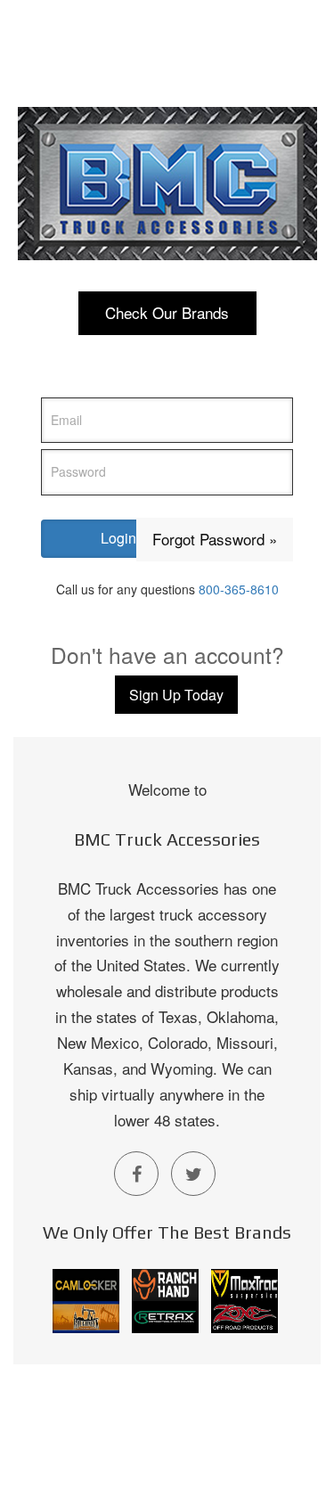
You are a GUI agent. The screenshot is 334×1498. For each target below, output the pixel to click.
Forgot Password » (214, 539)
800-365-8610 (239, 589)
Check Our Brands (167, 312)
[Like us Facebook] (136, 1173)
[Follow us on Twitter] (193, 1173)
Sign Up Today (176, 694)
